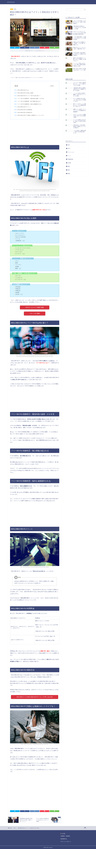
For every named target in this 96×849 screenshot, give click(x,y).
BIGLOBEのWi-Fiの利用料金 (25, 109)
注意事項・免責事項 (65, 836)
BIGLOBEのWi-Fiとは (23, 90)
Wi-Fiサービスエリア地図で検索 (35, 307)
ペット (69, 155)
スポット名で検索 (35, 313)
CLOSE (52, 85)
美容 (69, 170)
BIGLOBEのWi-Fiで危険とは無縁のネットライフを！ (31, 115)
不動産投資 (70, 159)
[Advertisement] (34, 132)
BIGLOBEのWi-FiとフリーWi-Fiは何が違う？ (29, 95)
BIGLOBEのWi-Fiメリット (24, 106)
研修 (69, 166)
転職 (69, 173)
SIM (69, 145)
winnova (11, 2)
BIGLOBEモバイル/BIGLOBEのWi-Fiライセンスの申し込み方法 (35, 697)
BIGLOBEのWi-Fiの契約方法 (25, 112)
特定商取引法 (64, 838)
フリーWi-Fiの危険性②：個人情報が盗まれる (29, 101)
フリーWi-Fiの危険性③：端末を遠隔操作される (30, 104)
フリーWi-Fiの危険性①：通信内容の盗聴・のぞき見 (31, 98)
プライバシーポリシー (66, 841)
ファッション (71, 152)
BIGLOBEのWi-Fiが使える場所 (25, 93)
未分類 (69, 162)
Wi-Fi (12, 9)
